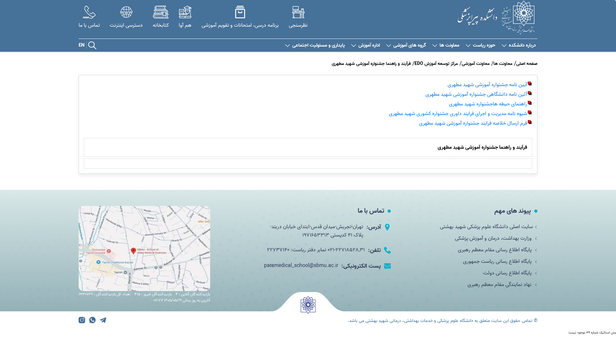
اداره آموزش (369, 45)
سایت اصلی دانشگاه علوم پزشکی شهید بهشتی (486, 227)
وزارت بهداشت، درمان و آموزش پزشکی (494, 238)
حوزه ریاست (484, 45)
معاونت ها (449, 45)
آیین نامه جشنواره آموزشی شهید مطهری (487, 85)
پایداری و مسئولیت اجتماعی (318, 45)
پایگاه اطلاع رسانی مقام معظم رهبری (495, 250)
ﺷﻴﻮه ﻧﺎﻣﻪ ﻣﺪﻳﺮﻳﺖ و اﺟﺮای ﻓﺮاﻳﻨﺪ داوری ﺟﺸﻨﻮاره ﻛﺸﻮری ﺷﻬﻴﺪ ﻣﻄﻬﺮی (458, 114)
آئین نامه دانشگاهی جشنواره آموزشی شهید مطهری (476, 94)
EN (82, 45)
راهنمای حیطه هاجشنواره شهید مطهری (488, 104)
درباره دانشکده (522, 45)
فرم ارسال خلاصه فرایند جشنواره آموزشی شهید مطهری (473, 123)
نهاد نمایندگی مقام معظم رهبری (500, 284)
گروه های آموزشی (409, 45)
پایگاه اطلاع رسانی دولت (508, 273)
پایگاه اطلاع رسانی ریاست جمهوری (498, 261)
